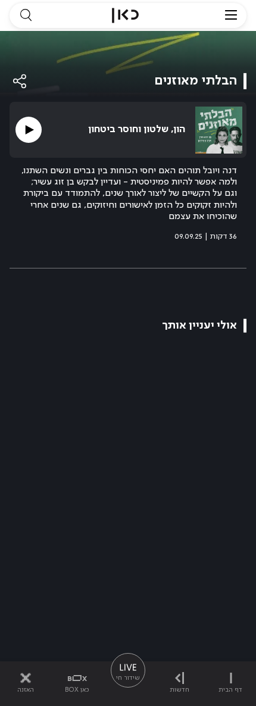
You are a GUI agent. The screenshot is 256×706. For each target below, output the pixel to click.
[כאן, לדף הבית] (125, 15)
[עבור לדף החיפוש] (25, 15)
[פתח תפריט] (231, 15)
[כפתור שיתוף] (20, 81)
